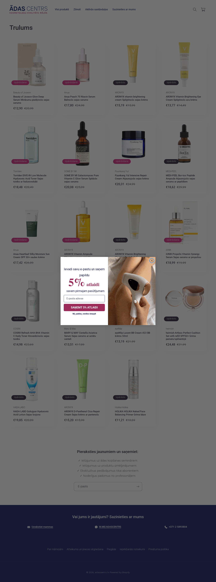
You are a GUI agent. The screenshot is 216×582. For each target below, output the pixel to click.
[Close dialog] (151, 260)
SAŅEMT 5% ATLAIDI (84, 307)
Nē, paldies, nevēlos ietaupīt (84, 314)
